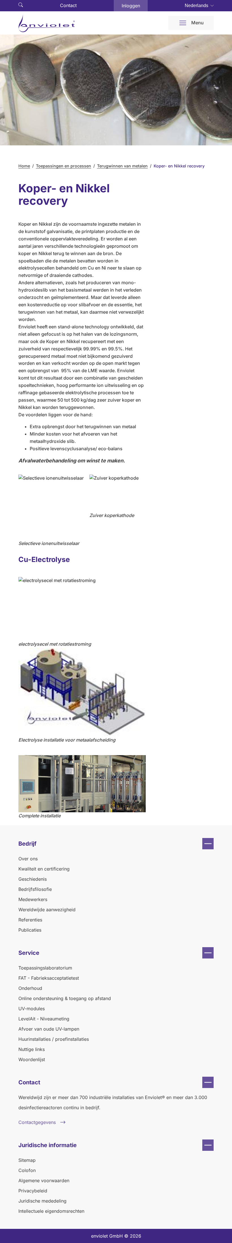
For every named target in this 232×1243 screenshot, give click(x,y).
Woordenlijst (31, 1059)
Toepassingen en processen (63, 165)
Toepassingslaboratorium (45, 968)
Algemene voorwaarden (43, 1180)
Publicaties (29, 930)
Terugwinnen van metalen (122, 165)
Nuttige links (31, 1049)
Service (28, 952)
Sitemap (27, 1160)
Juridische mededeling (42, 1201)
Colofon (27, 1170)
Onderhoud (30, 988)
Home (24, 165)
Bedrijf (27, 843)
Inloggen (131, 5)
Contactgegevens (37, 1122)
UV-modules (31, 1008)
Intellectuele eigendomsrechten (51, 1211)
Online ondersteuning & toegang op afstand (64, 998)
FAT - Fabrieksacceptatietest (48, 978)
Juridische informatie (47, 1145)
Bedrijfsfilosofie (35, 889)
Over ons (28, 858)
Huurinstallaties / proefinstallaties (53, 1039)
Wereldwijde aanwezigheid (47, 909)
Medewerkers (32, 899)
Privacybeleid (32, 1191)
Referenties (30, 920)
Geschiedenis (32, 879)
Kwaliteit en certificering (44, 869)
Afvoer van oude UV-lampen (48, 1029)
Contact (68, 5)
